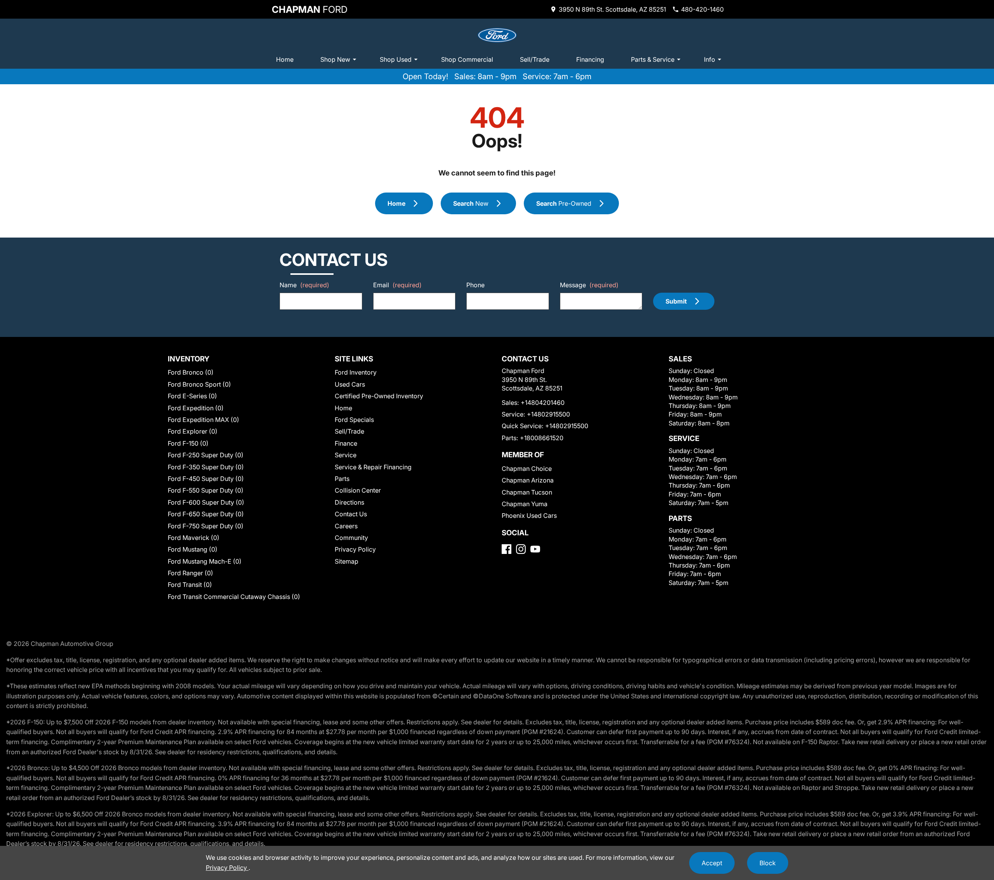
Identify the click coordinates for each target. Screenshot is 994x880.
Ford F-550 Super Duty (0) (205, 490)
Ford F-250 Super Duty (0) (205, 455)
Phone (475, 285)
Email (397, 285)
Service (345, 455)
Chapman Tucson (527, 492)
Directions (349, 502)
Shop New (335, 59)
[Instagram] (520, 549)
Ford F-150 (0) (188, 443)
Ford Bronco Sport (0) (199, 384)
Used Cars (350, 384)
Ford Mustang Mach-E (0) (205, 561)
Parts (342, 479)
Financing (590, 59)
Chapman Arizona (528, 480)
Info (709, 59)
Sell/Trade (534, 59)
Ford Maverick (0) (193, 538)
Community (351, 538)
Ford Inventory (356, 372)
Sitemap (346, 561)
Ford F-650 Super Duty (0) (206, 514)
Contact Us (351, 514)
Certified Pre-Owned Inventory (379, 396)
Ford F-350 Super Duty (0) (206, 467)
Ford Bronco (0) (191, 372)
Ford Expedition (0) (196, 408)
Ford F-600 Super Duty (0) (206, 502)
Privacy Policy (355, 549)
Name (304, 285)
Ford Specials (354, 420)
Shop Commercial (467, 59)
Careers (346, 526)
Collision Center (358, 490)
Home (285, 59)
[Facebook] (506, 549)
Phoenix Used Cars (529, 515)
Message (589, 285)
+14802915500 (548, 414)
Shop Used (396, 59)
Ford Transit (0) (190, 584)
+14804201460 (543, 402)
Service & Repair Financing (373, 467)
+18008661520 (541, 438)
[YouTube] (535, 549)
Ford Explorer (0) (192, 431)
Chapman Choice (527, 468)
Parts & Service (652, 59)
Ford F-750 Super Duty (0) (205, 526)
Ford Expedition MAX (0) (203, 420)
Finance (346, 443)
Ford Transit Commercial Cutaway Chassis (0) (234, 597)
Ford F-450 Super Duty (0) (206, 479)
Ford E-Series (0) (192, 396)
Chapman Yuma (524, 504)
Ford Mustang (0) (192, 549)
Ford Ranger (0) (190, 573)
